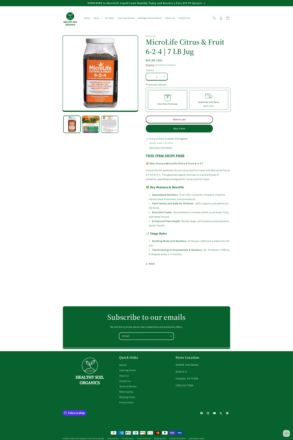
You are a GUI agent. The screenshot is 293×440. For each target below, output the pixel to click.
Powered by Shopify (96, 438)
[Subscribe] (170, 336)
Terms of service (144, 438)
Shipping (150, 65)
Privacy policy (128, 438)
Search (123, 365)
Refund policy (126, 392)
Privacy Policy (126, 402)
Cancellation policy (196, 438)
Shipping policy (160, 438)
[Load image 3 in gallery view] (109, 124)
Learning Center (127, 370)
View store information (160, 148)
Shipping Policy (127, 397)
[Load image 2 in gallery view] (90, 124)
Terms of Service (128, 386)
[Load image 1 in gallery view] (72, 124)
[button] (97, 18)
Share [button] (152, 264)
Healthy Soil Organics (78, 438)
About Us (124, 376)
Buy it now (179, 128)
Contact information (178, 438)
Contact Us (125, 381)
